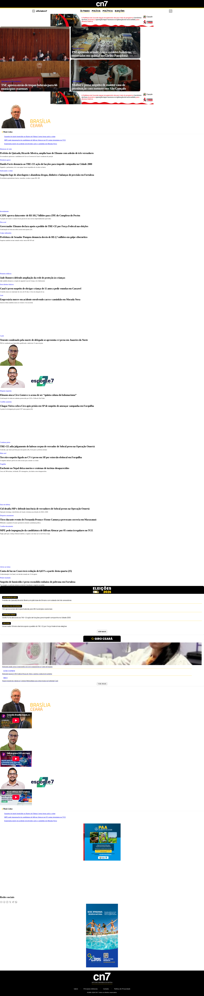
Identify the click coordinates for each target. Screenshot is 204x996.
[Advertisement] (64, 194)
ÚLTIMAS (85, 10)
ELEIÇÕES (120, 10)
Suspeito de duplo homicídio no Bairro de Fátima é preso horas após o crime (29, 136)
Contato (106, 989)
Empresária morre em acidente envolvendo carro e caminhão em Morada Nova (30, 144)
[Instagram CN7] (34, 11)
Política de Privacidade (122, 989)
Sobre (76, 989)
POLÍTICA (108, 10)
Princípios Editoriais (91, 989)
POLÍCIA (96, 10)
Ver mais (102, 631)
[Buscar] (170, 11)
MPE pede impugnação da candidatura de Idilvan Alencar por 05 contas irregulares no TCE (35, 140)
